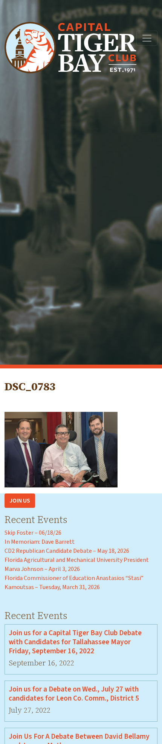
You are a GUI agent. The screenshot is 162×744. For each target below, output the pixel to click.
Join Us (19, 501)
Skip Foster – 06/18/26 (33, 533)
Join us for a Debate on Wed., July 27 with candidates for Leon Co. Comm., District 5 (74, 694)
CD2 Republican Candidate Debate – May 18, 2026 (67, 551)
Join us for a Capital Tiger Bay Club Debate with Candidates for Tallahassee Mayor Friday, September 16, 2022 (75, 642)
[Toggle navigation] (146, 38)
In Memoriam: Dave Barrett (40, 542)
